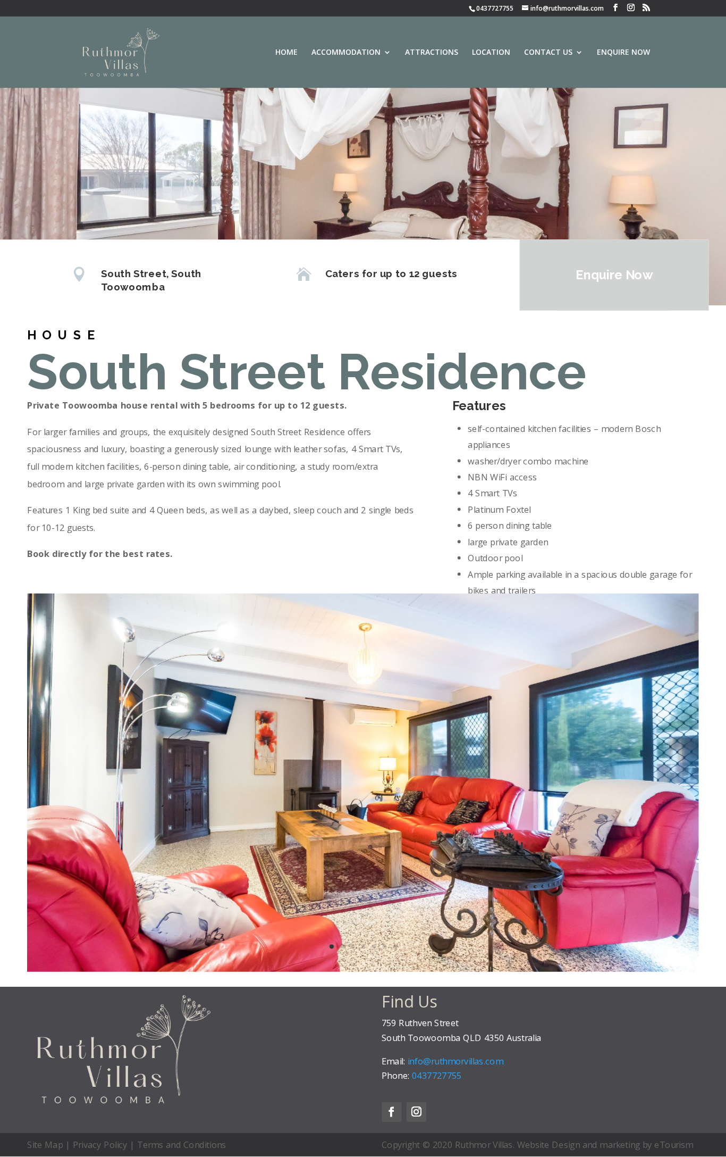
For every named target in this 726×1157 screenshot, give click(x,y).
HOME (286, 52)
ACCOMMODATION (346, 52)
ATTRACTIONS (431, 52)
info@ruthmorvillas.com (567, 8)
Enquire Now (614, 275)
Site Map (45, 1144)
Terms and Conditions (181, 1144)
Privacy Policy (100, 1144)
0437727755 (494, 8)
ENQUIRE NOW (623, 52)
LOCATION (491, 52)
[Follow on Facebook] (391, 1112)
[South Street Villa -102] (363, 967)
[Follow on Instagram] (416, 1112)
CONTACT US (548, 52)
